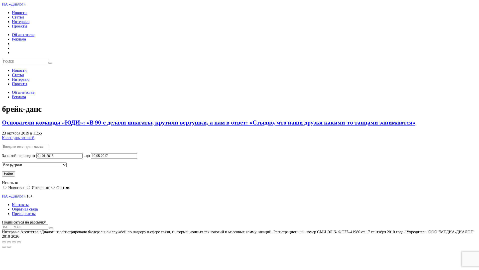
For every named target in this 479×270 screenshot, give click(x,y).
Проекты (19, 26)
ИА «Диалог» (13, 4)
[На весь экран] (14, 242)
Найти (8, 174)
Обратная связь (25, 209)
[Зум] (19, 242)
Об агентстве (23, 34)
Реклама (19, 39)
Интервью (20, 22)
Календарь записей (18, 138)
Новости (19, 12)
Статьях (62, 188)
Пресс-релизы (24, 214)
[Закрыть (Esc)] (4, 242)
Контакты (20, 204)
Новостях (15, 188)
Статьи (18, 17)
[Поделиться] (9, 242)
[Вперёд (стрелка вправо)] (9, 247)
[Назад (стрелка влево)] (4, 247)
